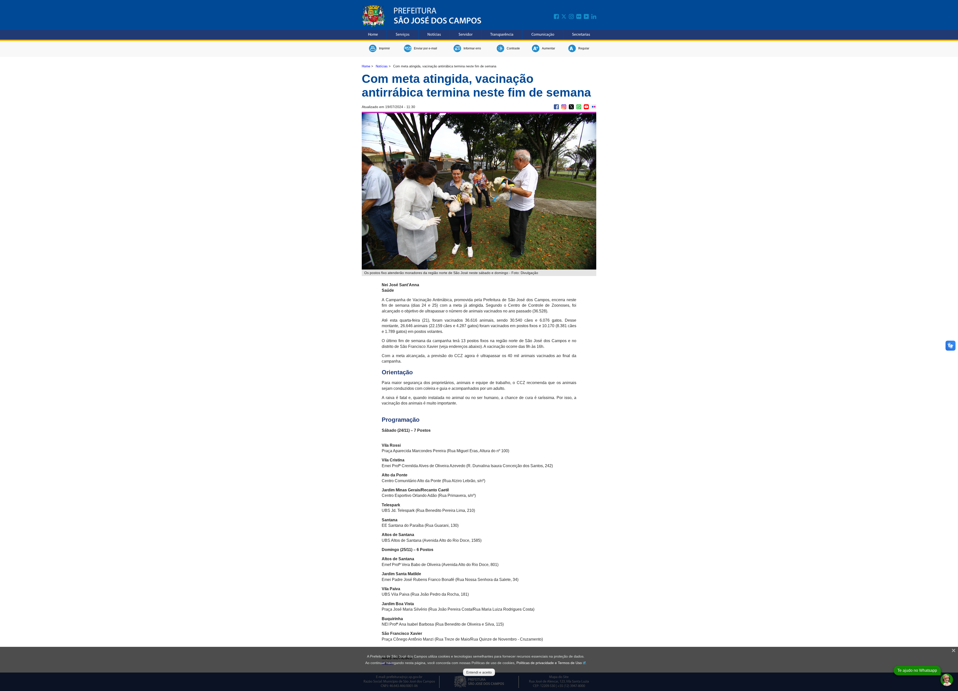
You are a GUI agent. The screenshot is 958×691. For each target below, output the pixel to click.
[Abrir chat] (947, 680)
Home (373, 35)
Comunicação (542, 35)
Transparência (501, 35)
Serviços (402, 35)
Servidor (466, 35)
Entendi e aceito (479, 672)
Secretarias (581, 35)
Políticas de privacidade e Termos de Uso (549, 663)
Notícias (434, 35)
